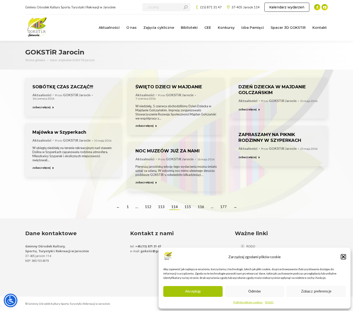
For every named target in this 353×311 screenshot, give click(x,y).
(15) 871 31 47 (211, 7)
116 (201, 206)
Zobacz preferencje (316, 291)
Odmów (254, 291)
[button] (343, 256)
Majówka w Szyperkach (59, 132)
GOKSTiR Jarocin (54, 52)
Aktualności (41, 95)
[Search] (186, 7)
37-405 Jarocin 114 (245, 7)
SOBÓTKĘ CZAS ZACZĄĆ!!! (62, 87)
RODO (269, 302)
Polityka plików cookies (248, 302)
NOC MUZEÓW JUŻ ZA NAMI (167, 151)
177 (223, 206)
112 (148, 206)
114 (174, 206)
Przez (73, 95)
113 (161, 206)
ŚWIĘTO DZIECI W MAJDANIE (168, 87)
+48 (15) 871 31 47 (148, 246)
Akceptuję (193, 291)
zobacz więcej (41, 107)
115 (187, 206)
